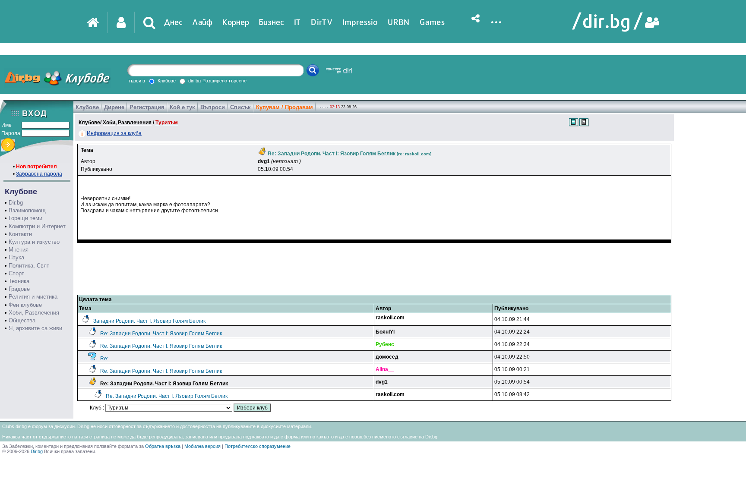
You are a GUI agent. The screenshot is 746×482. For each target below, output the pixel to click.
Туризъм (166, 123)
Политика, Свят (29, 265)
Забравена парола (39, 174)
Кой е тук (182, 107)
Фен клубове (25, 305)
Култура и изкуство (34, 242)
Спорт (16, 273)
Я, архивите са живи (35, 328)
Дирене (114, 107)
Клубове (87, 107)
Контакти (20, 234)
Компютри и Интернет (37, 226)
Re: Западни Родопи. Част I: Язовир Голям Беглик (161, 334)
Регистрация (147, 107)
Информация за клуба (114, 133)
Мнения (18, 249)
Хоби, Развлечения (34, 312)
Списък (240, 107)
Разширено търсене (224, 80)
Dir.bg (16, 202)
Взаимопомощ (27, 210)
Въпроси (212, 107)
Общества (22, 320)
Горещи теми (25, 218)
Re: (104, 359)
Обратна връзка (162, 446)
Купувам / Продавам (284, 107)
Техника (19, 281)
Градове (19, 289)
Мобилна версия (202, 446)
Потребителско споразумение (257, 446)
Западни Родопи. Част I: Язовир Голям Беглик (149, 321)
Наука (16, 257)
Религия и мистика (33, 296)
